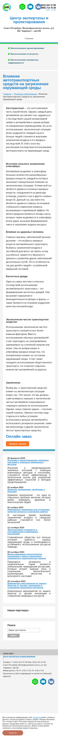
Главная (29, 38)
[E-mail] (30, 10)
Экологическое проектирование (27, 48)
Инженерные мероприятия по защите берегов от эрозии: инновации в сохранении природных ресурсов (27, 585)
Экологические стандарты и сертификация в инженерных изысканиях (22, 531)
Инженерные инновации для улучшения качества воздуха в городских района (28, 510)
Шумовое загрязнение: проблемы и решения (26, 490)
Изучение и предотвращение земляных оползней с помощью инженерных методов (28, 462)
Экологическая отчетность (24, 54)
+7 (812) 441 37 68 (46, 5)
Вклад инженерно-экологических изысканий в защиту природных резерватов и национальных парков (26, 556)
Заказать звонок (17, 444)
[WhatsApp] (22, 10)
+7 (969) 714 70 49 (46, 7)
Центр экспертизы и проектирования (19, 656)
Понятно (13, 733)
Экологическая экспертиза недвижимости (23, 61)
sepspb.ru (37, 717)
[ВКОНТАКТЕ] (38, 10)
